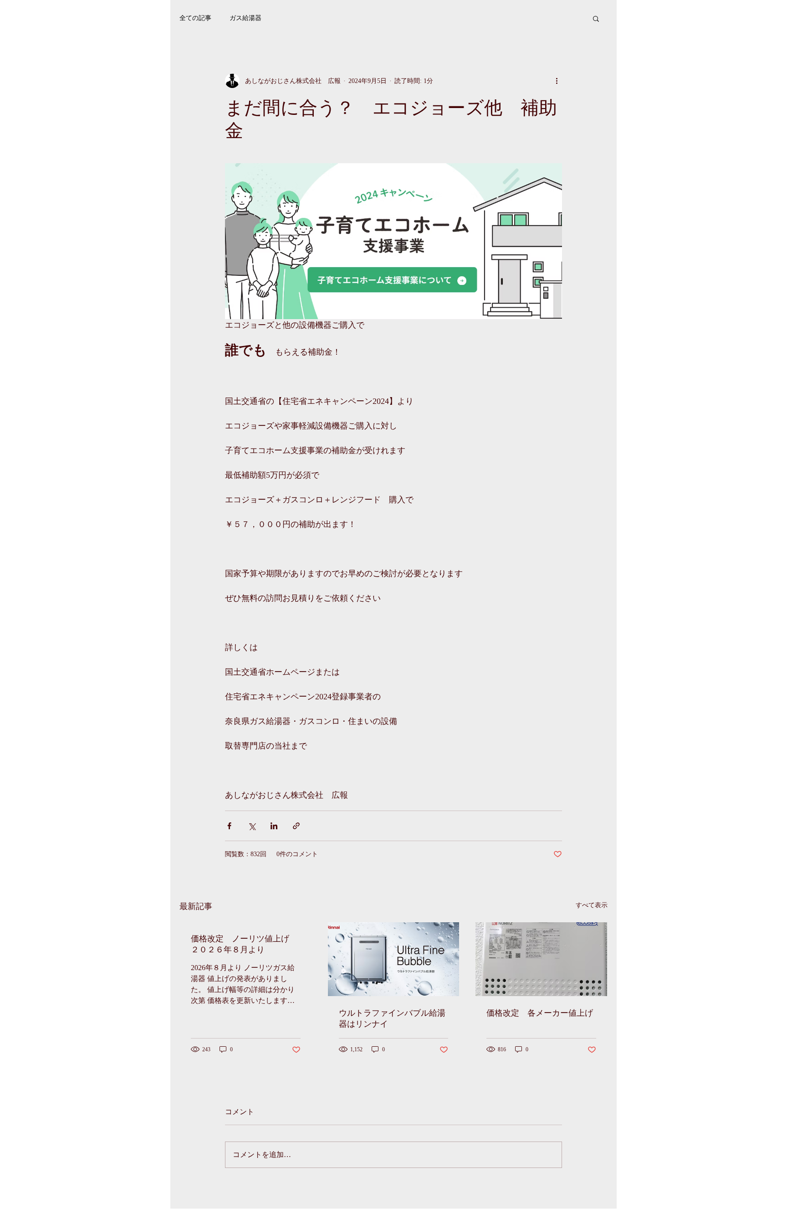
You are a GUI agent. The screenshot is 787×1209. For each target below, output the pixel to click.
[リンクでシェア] (296, 826)
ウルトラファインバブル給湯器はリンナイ (392, 1018)
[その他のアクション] (556, 80)
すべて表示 (592, 905)
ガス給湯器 (245, 18)
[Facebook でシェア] (229, 826)
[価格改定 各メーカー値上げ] (541, 959)
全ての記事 (195, 18)
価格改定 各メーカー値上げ (539, 1013)
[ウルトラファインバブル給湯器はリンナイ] (394, 959)
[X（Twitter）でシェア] (251, 826)
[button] (596, 18)
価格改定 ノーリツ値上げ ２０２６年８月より (244, 944)
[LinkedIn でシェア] (274, 826)
